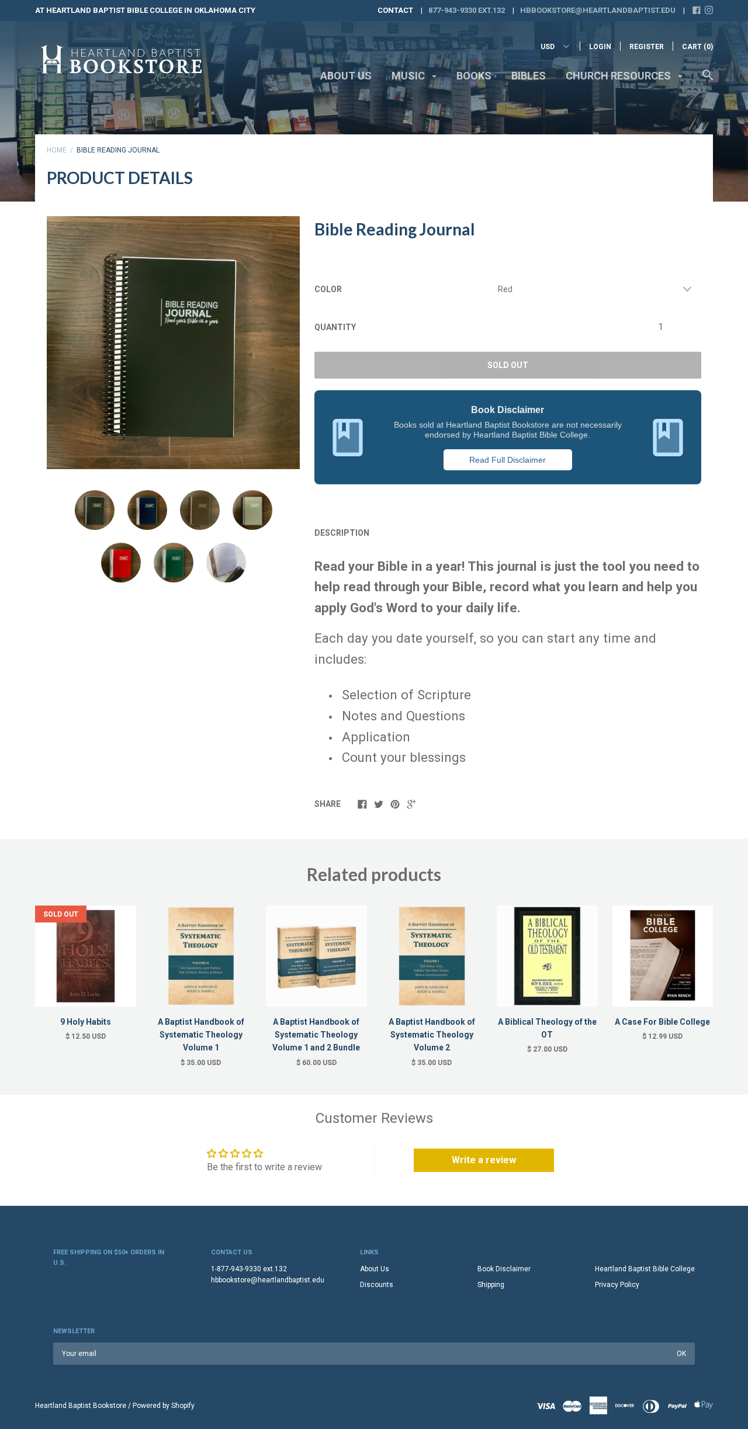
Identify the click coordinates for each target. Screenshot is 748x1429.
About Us (346, 76)
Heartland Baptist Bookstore (80, 1406)
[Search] (707, 80)
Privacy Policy (617, 1285)
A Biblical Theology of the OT (547, 1028)
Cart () (697, 47)
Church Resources (619, 76)
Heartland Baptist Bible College (645, 1269)
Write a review (484, 1160)
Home (57, 150)
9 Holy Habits (85, 1021)
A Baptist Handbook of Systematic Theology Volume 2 (432, 1035)
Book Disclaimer (504, 1269)
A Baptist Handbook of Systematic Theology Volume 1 (201, 1035)
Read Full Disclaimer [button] (507, 459)
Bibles (528, 76)
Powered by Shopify (164, 1406)
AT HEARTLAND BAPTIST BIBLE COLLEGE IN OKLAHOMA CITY (145, 10)
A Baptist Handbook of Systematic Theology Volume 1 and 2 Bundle (316, 1035)
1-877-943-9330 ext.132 (249, 1269)
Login (600, 47)
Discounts (376, 1285)
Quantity (335, 327)
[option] (173, 342)
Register (646, 47)
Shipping (490, 1285)
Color (328, 289)
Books (473, 76)
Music (409, 76)
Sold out (507, 365)
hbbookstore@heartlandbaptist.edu (598, 10)
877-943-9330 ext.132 (466, 10)
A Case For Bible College (662, 1021)
